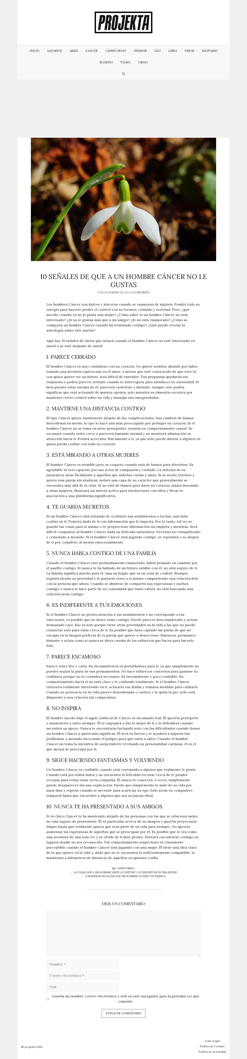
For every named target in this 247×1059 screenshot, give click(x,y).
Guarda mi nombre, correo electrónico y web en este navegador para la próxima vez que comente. (125, 999)
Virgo (143, 62)
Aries (73, 51)
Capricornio (115, 51)
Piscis (189, 51)
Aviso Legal (212, 1041)
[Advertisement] (123, 109)
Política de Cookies (212, 1046)
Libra (172, 51)
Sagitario (209, 51)
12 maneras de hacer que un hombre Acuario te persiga (125, 876)
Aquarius (54, 51)
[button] (123, 74)
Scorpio (106, 62)
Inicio (34, 51)
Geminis (140, 51)
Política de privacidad (212, 1051)
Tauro (125, 62)
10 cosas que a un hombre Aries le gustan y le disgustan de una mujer (125, 872)
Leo (157, 51)
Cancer (91, 51)
